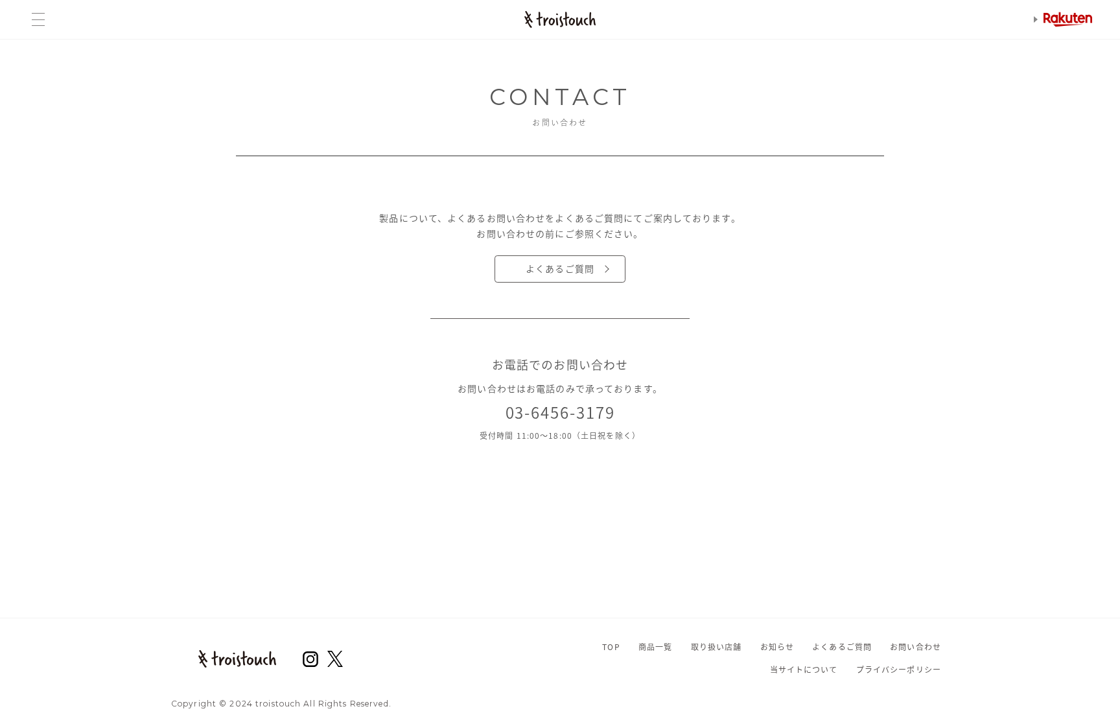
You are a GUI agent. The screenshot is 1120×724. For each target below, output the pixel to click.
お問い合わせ (915, 647)
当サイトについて (804, 669)
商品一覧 (655, 647)
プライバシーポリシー (898, 669)
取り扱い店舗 (716, 647)
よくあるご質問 (560, 268)
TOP (611, 647)
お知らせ (777, 647)
